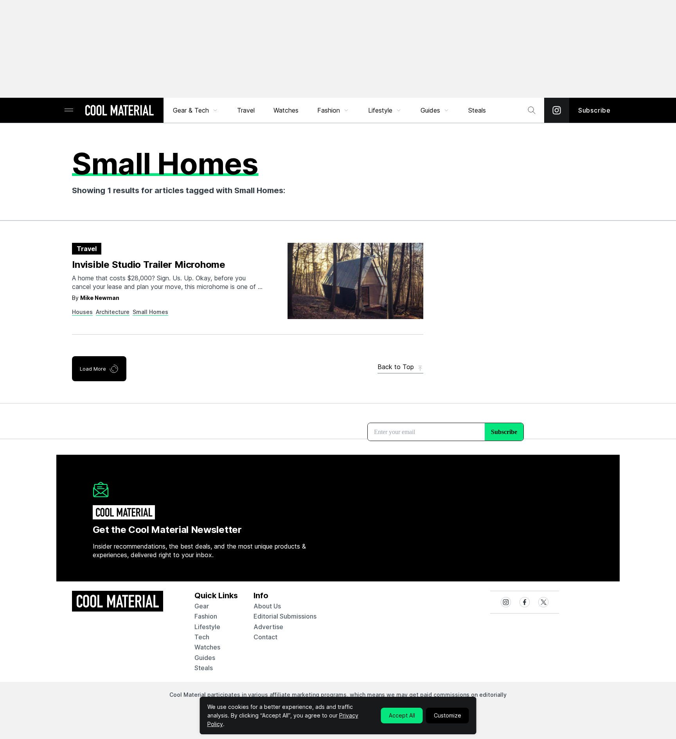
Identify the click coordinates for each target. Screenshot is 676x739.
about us (267, 606)
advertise (268, 627)
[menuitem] (196, 110)
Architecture (112, 312)
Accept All (402, 715)
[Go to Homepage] (119, 111)
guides (204, 658)
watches (207, 647)
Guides (430, 110)
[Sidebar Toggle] (69, 110)
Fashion (328, 110)
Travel (246, 110)
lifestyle (207, 627)
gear (201, 606)
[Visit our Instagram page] (556, 110)
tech (201, 637)
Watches (285, 110)
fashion (205, 616)
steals (477, 110)
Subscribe (594, 110)
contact (265, 637)
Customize (447, 715)
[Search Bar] (531, 110)
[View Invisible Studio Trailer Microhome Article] (355, 281)
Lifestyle (380, 110)
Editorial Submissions (285, 616)
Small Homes (150, 312)
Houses (82, 312)
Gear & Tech (191, 110)
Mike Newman (99, 297)
